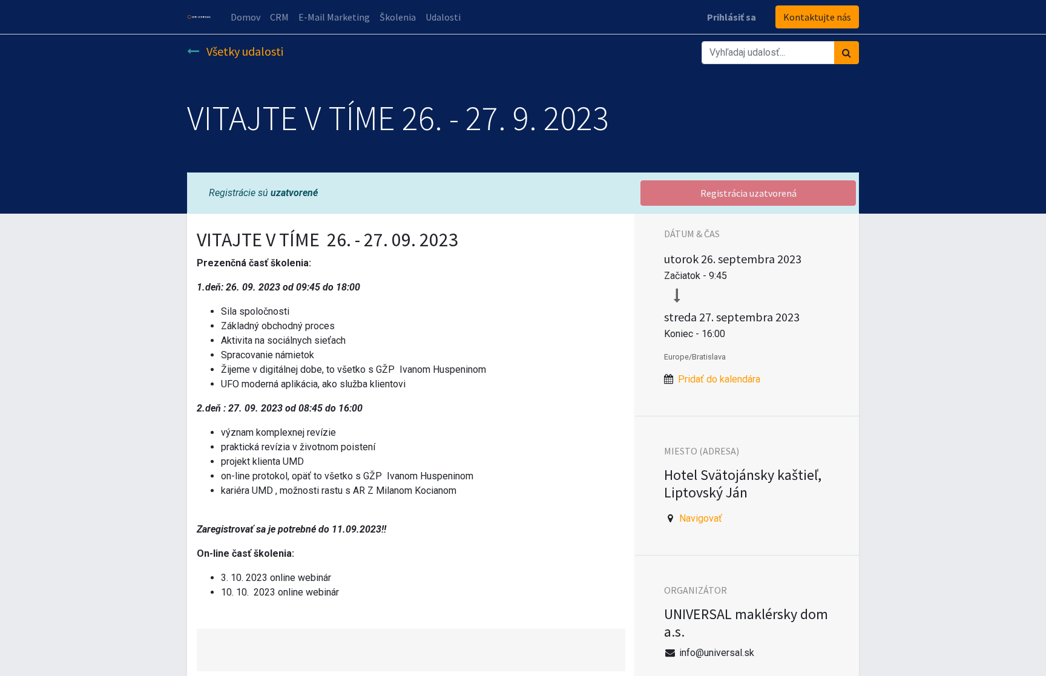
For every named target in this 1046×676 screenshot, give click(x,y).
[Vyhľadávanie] (846, 52)
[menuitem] (245, 17)
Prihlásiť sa (731, 17)
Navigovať (700, 518)
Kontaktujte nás (817, 17)
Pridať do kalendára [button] (719, 379)
